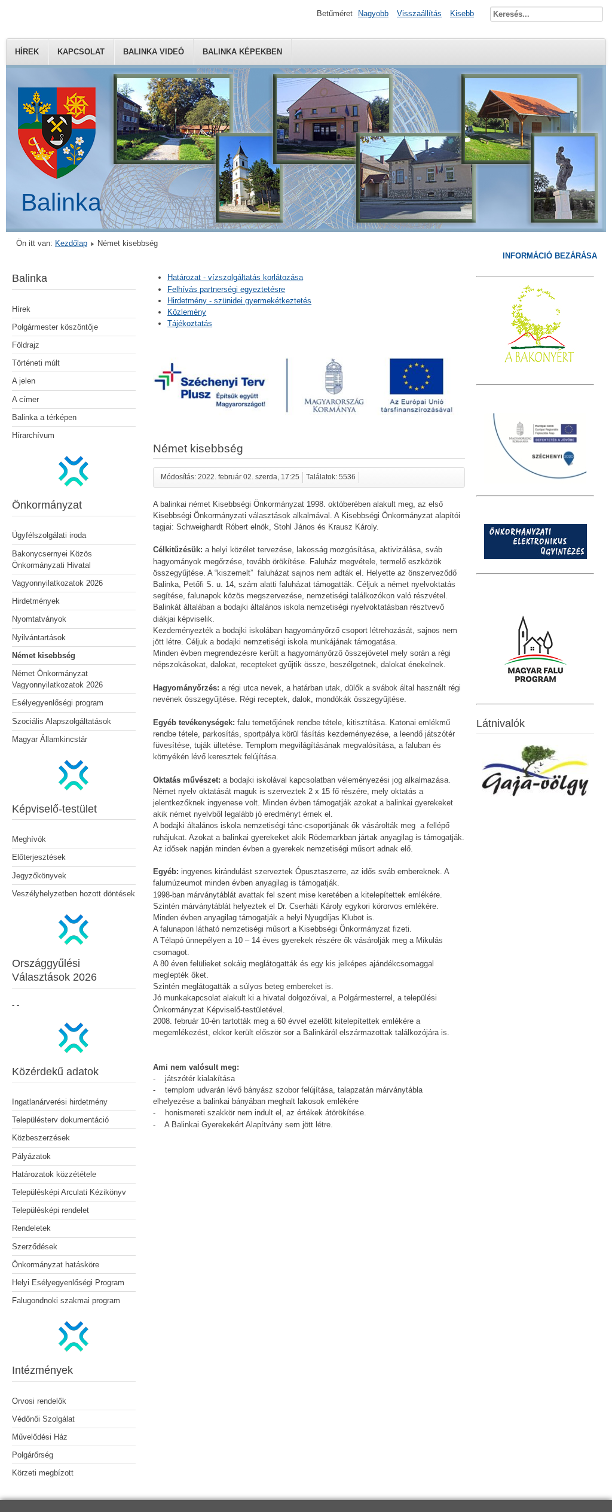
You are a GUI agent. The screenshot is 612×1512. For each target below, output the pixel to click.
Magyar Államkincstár (49, 739)
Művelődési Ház (40, 1436)
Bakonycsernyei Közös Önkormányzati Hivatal (52, 559)
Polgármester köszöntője (55, 327)
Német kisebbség (43, 655)
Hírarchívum (33, 435)
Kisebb (462, 13)
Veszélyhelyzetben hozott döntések (73, 893)
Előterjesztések (39, 857)
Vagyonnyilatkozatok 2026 (57, 583)
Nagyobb (373, 13)
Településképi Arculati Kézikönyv (69, 1192)
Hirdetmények (36, 601)
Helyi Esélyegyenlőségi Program (68, 1282)
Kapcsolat (81, 51)
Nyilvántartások (39, 637)
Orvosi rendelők (39, 1401)
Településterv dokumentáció (60, 1119)
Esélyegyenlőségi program (57, 702)
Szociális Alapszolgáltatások (61, 721)
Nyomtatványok (39, 618)
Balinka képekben (242, 51)
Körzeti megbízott (43, 1472)
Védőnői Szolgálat (43, 1418)
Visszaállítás (419, 13)
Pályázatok (31, 1156)
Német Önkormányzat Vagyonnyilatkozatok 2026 (57, 679)
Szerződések (34, 1246)
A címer (25, 399)
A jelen (23, 380)
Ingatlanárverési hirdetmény (60, 1101)
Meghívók (29, 839)
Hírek (27, 51)
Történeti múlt (36, 362)
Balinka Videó (153, 51)
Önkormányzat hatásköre (55, 1264)
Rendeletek (31, 1228)
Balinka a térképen (44, 417)
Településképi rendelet (50, 1210)
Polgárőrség (32, 1454)
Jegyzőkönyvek (39, 875)
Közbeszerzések (41, 1137)
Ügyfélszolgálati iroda (49, 535)
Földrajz (25, 344)
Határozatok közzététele (54, 1174)
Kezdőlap (71, 243)
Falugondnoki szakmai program (66, 1300)
